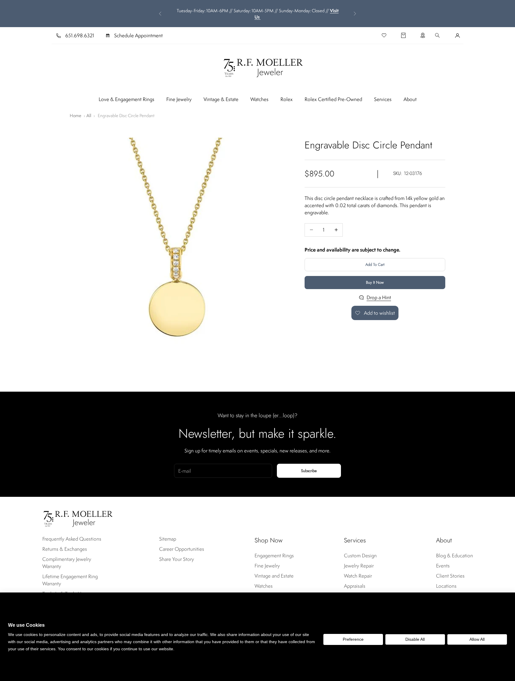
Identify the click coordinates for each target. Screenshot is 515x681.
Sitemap (167, 539)
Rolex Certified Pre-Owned (333, 99)
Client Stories (450, 576)
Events (443, 565)
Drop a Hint (379, 297)
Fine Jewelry (179, 99)
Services (383, 99)
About (410, 99)
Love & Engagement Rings (126, 99)
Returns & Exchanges (64, 549)
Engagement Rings (274, 555)
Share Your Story (176, 559)
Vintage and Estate (274, 576)
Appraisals (354, 586)
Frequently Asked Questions (71, 539)
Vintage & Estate (221, 99)
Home (75, 115)
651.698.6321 (79, 35)
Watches (259, 99)
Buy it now (375, 282)
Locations (446, 586)
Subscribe (309, 471)
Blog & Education (454, 555)
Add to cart (374, 264)
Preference (353, 639)
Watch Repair (358, 576)
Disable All (415, 639)
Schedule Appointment (138, 35)
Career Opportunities (181, 549)
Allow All (477, 639)
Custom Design (360, 555)
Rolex (286, 99)
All (88, 115)
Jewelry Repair (359, 565)
